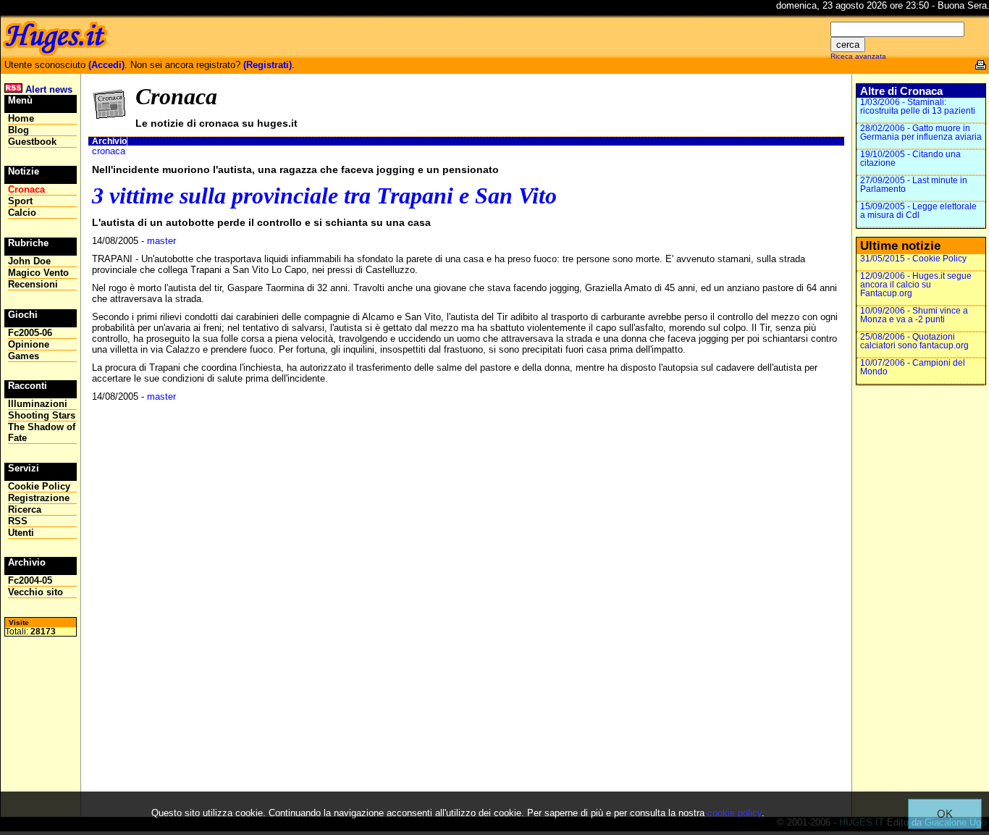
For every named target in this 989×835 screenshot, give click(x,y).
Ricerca (24, 509)
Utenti (21, 532)
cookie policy (734, 812)
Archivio (109, 141)
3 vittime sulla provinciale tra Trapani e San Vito (324, 195)
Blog (18, 130)
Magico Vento (38, 272)
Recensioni (33, 284)
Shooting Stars (41, 415)
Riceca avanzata (858, 56)
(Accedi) (106, 64)
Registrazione (39, 497)
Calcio (22, 212)
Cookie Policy (39, 486)
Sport (20, 201)
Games (23, 356)
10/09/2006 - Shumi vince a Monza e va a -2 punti (914, 315)
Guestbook (32, 141)
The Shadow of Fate (41, 432)
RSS (18, 521)
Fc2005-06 (30, 332)
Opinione (28, 344)
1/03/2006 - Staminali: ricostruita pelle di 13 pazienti (917, 106)
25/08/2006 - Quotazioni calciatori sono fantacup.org (914, 341)
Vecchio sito (35, 592)
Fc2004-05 (30, 580)
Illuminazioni (37, 403)
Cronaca (26, 189)
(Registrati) (267, 64)
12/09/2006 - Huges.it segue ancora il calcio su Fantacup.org (916, 285)
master (161, 240)
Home (21, 118)
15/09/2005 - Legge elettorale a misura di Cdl (918, 210)
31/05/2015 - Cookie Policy (913, 258)
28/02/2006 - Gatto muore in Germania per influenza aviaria (921, 132)
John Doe (29, 261)
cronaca (108, 151)
